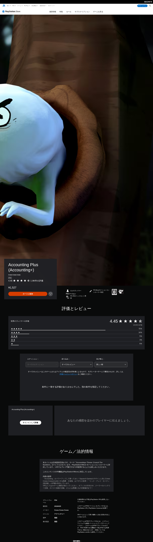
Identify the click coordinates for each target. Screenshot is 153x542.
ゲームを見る (98, 12)
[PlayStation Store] (12, 11)
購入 (8, 6)
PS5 (13, 6)
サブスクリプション (82, 12)
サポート (50, 6)
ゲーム (19, 6)
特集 (61, 12)
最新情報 (42, 6)
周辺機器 (34, 6)
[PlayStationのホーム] (4, 6)
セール (68, 12)
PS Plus (26, 6)
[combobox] (42, 364)
